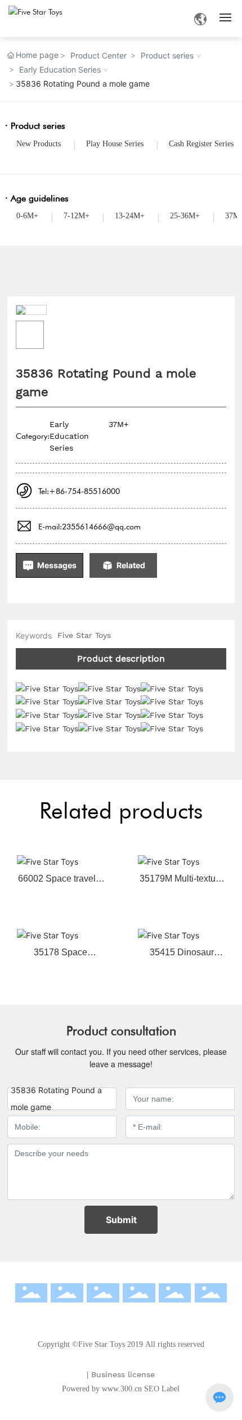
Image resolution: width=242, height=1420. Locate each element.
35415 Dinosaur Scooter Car (182, 956)
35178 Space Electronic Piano (60, 956)
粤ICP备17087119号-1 (125, 1360)
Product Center (98, 55)
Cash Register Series (201, 144)
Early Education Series (60, 69)
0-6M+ (27, 216)
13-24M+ (130, 216)
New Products (38, 144)
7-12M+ (76, 216)
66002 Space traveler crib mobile (61, 883)
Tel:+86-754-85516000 (79, 491)
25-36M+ (185, 216)
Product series (167, 55)
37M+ (118, 424)
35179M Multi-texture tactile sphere (181, 883)
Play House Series (115, 144)
